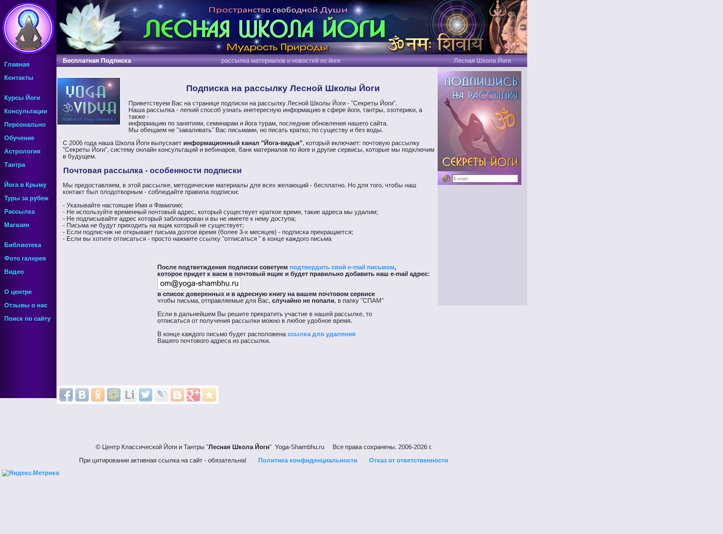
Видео (14, 271)
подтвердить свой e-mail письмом (342, 267)
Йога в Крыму (25, 184)
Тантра (14, 164)
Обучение (19, 138)
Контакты (18, 77)
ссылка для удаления (321, 334)
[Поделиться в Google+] (193, 394)
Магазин (16, 225)
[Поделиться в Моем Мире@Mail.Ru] (113, 394)
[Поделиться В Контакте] (82, 394)
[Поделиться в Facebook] (66, 394)
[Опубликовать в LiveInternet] (129, 394)
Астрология (22, 151)
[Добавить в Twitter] (145, 394)
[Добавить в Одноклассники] (98, 394)
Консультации (25, 111)
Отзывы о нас (25, 305)
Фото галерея (25, 258)
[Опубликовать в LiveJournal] (161, 394)
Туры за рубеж (26, 198)
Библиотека (22, 245)
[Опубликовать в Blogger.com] (177, 394)
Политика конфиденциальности (307, 460)
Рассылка (19, 211)
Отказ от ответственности (408, 460)
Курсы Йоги (22, 98)
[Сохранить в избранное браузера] (209, 394)
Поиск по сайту (27, 318)
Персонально (25, 124)
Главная (17, 64)
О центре (18, 292)
